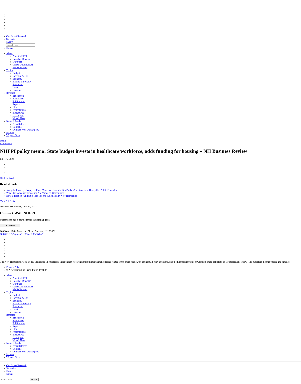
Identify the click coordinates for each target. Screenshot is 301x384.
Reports (16, 104)
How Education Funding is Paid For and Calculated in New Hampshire (41, 195)
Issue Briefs (18, 95)
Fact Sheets (18, 98)
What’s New (19, 118)
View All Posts (7, 201)
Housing (17, 90)
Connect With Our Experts (26, 129)
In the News (6, 143)
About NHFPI (20, 56)
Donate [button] (9, 48)
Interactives (18, 112)
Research (10, 93)
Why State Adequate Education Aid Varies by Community (35, 193)
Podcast (10, 132)
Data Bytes (18, 115)
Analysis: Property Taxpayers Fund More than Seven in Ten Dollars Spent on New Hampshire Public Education (61, 190)
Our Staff (17, 61)
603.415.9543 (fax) (33, 234)
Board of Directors (22, 59)
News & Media (13, 121)
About (9, 53)
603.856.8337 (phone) (11, 234)
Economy (17, 78)
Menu (3, 140)
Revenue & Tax (20, 76)
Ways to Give (13, 135)
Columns (17, 126)
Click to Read (7, 178)
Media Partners (20, 67)
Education (18, 84)
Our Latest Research (16, 36)
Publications (19, 101)
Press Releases (20, 124)
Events (9, 42)
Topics (9, 70)
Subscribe (11, 39)
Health (16, 87)
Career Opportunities (23, 64)
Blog (15, 107)
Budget (16, 73)
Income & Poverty (22, 81)
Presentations (19, 110)
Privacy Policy (13, 267)
